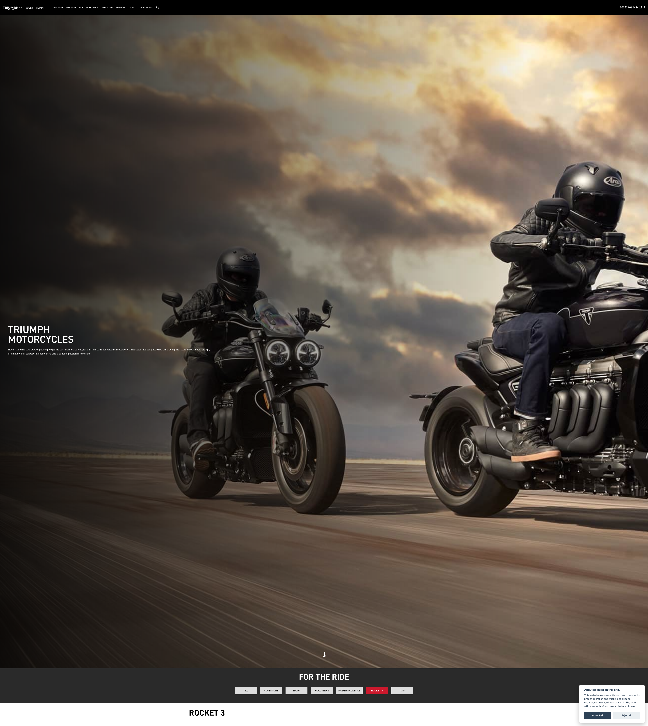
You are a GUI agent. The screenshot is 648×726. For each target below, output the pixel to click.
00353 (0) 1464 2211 (632, 7)
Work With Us (147, 7)
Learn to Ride (107, 7)
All (246, 690)
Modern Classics (349, 690)
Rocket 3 (377, 690)
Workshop (91, 7)
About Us (120, 7)
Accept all (597, 715)
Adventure (271, 690)
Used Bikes (71, 7)
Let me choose (627, 706)
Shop (81, 7)
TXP (402, 690)
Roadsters (322, 690)
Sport (296, 690)
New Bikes (58, 7)
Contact (132, 7)
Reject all (626, 715)
